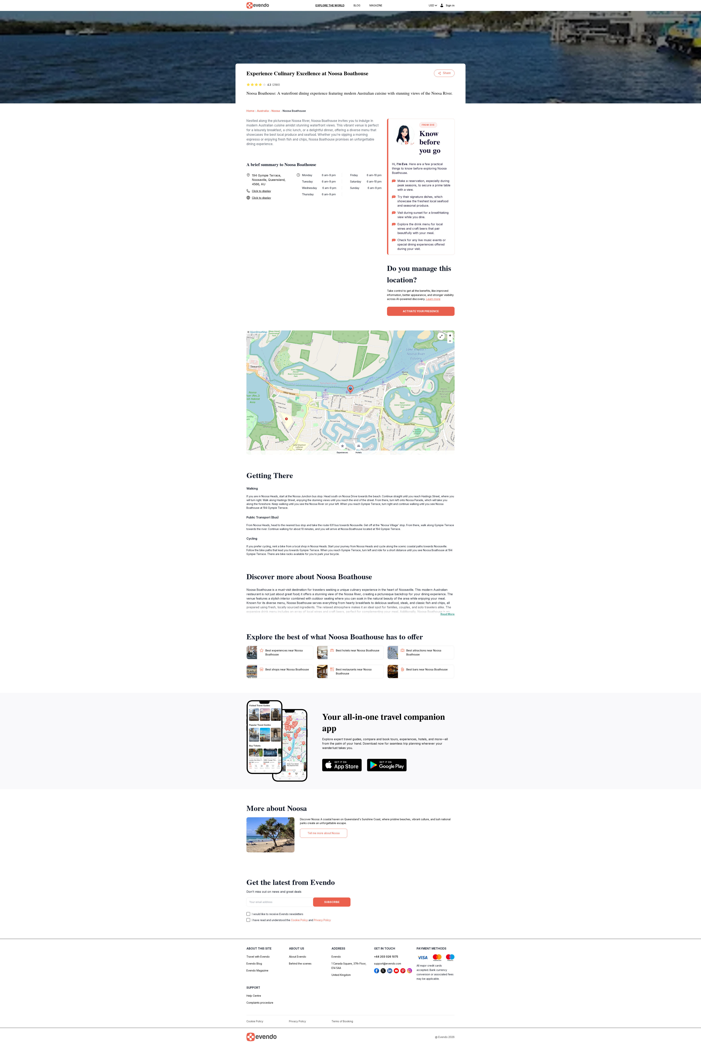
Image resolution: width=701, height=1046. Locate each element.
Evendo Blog (254, 963)
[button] (350, 389)
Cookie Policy (299, 920)
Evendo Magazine (257, 970)
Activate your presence (421, 311)
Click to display (261, 191)
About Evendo (297, 956)
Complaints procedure (259, 1002)
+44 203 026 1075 (386, 956)
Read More (447, 614)
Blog (357, 5)
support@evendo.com (387, 963)
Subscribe (332, 902)
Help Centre (253, 995)
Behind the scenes (300, 963)
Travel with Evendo (258, 956)
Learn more (433, 299)
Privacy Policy (322, 920)
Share (447, 73)
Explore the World (329, 5)
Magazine (375, 5)
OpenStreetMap (258, 332)
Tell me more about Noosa (324, 833)
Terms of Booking (342, 1021)
